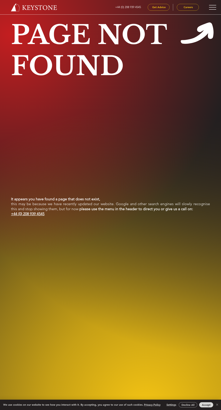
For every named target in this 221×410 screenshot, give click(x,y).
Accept (206, 404)
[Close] (217, 404)
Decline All (188, 404)
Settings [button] (171, 404)
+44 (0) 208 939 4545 (27, 214)
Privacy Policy (152, 404)
